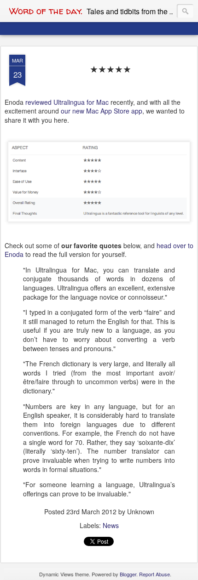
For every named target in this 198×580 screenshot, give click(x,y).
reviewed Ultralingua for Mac (67, 102)
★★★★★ (110, 69)
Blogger (128, 574)
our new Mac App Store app (101, 110)
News (111, 525)
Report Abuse (154, 574)
